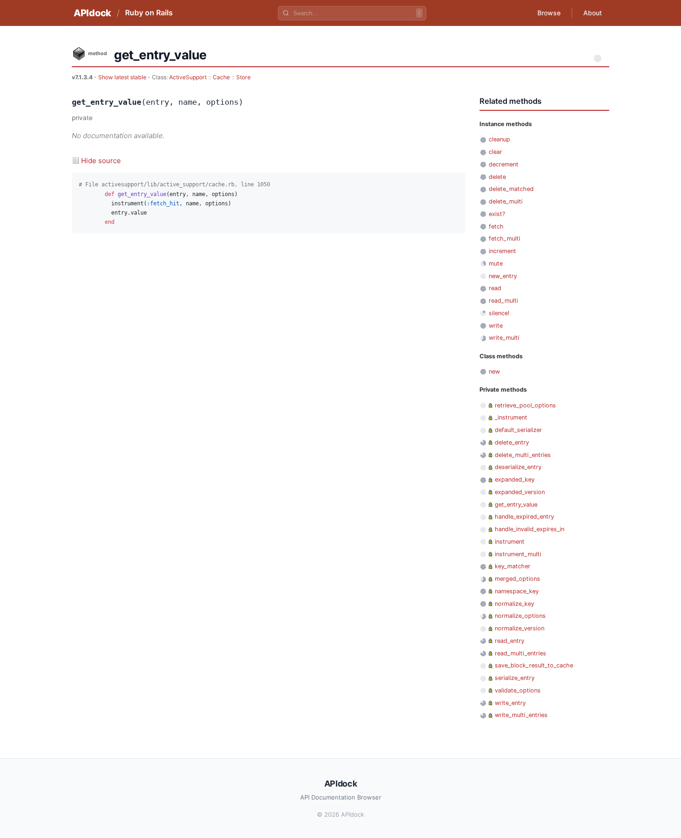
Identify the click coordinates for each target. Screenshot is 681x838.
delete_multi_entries (523, 454)
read (495, 288)
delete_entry (512, 442)
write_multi (504, 337)
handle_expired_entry (524, 516)
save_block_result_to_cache (534, 665)
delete (497, 176)
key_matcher (512, 566)
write (496, 325)
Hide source (101, 160)
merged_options (517, 578)
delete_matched (511, 188)
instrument (509, 541)
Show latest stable (123, 77)
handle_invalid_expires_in (529, 529)
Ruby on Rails (149, 12)
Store (243, 77)
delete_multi (506, 201)
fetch (496, 226)
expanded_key (515, 479)
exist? (497, 213)
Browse (549, 13)
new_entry (503, 276)
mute (496, 263)
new (494, 371)
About (592, 13)
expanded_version (520, 492)
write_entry (510, 702)
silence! (499, 313)
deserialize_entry (518, 466)
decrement (503, 164)
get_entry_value (516, 504)
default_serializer (518, 429)
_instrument (511, 417)
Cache (221, 77)
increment (502, 251)
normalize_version (519, 628)
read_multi (503, 300)
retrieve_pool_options (525, 405)
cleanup (499, 139)
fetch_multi (504, 238)
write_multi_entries (521, 714)
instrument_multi (518, 554)
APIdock (92, 13)
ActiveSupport (188, 77)
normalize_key (514, 603)
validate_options (518, 690)
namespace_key (517, 591)
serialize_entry (515, 677)
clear (495, 151)
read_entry (509, 640)
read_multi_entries (520, 653)
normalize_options (520, 615)
